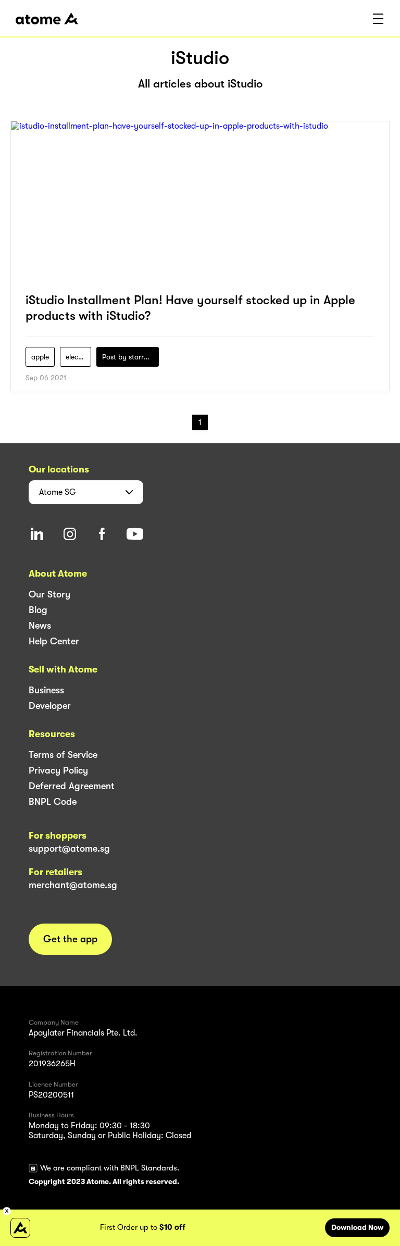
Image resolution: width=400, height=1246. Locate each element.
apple (40, 357)
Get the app (70, 939)
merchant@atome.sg (73, 885)
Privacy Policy (58, 770)
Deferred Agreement (72, 786)
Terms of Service (63, 755)
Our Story (49, 594)
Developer (50, 706)
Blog (38, 610)
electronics (78, 357)
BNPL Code (53, 801)
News (40, 625)
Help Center (54, 641)
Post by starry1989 (130, 357)
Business (46, 690)
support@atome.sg (69, 848)
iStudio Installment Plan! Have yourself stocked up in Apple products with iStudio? (190, 308)
